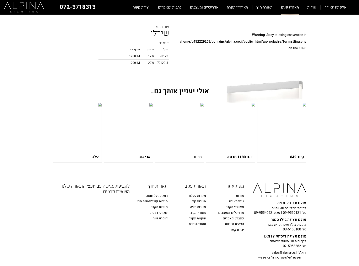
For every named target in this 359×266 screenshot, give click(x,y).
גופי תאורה (236, 201)
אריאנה (145, 157)
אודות (311, 7)
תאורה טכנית (197, 223)
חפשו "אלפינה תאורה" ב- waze (279, 257)
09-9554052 (263, 212)
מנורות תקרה (159, 206)
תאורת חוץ (264, 7)
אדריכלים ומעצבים (204, 7)
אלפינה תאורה (336, 7)
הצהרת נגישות (234, 223)
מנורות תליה (198, 206)
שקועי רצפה (159, 212)
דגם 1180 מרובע (239, 157)
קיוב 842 (297, 157)
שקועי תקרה (197, 218)
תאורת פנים (290, 7)
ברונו (198, 157)
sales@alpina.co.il (284, 252)
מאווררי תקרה (237, 7)
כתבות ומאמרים (170, 7)
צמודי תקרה (198, 212)
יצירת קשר (141, 7)
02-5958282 (292, 246)
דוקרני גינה (160, 218)
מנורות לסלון (197, 195)
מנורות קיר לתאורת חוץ (152, 201)
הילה (96, 157)
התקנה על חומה (157, 195)
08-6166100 (292, 229)
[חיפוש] (126, 7)
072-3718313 (78, 7)
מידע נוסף (97, 158)
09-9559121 (292, 212)
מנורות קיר (199, 201)
